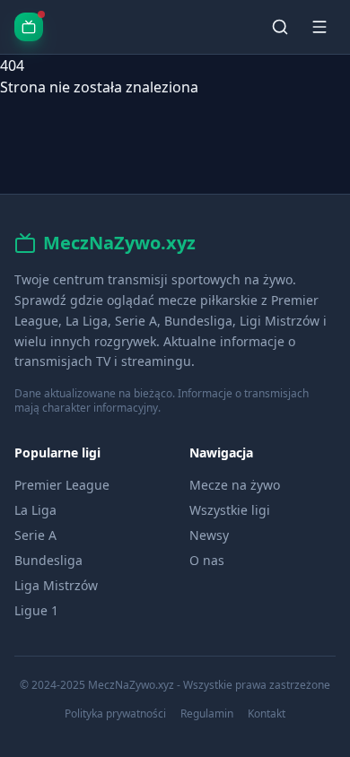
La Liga (35, 509)
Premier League (61, 484)
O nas (206, 560)
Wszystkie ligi (229, 509)
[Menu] (319, 27)
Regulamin (206, 714)
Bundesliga (48, 560)
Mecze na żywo (234, 484)
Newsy (209, 535)
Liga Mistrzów (56, 585)
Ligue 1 (36, 610)
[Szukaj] (280, 27)
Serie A (35, 535)
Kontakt (266, 714)
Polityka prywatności (115, 714)
